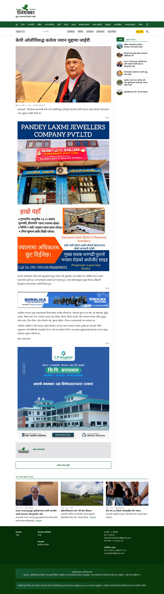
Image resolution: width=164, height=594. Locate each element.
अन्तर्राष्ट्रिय (118, 25)
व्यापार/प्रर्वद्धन (130, 25)
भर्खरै (120, 40)
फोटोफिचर (71, 32)
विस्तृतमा (39, 521)
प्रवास (74, 25)
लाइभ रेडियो (112, 32)
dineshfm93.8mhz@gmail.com (73, 585)
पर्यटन (66, 25)
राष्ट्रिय (39, 25)
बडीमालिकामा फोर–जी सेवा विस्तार (136, 92)
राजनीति (31, 25)
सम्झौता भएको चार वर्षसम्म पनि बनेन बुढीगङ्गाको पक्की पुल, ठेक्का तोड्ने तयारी (135, 82)
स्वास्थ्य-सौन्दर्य (84, 25)
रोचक (141, 25)
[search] (147, 31)
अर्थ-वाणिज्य (49, 25)
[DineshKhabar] (26, 9)
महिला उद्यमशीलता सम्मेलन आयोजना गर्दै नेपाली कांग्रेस (133, 46)
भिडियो (80, 32)
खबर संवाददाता (39, 449)
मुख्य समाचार (131, 40)
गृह (17, 25)
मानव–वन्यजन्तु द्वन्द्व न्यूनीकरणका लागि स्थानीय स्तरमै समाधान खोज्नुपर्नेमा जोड (135, 64)
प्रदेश (23, 25)
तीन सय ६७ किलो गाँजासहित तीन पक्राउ (123, 511)
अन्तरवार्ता (90, 32)
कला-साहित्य (97, 25)
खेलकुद (108, 25)
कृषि (59, 25)
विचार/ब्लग (100, 32)
